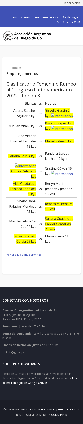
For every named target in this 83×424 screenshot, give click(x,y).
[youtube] (38, 10)
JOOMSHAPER (59, 415)
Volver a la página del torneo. (24, 254)
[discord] (51, 10)
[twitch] (47, 10)
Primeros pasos (20, 17)
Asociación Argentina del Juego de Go (47, 409)
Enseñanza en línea (46, 17)
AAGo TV (62, 22)
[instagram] (43, 10)
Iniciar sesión (72, 3)
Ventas (76, 22)
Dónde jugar (70, 17)
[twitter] (34, 10)
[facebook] (29, 10)
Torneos (16, 68)
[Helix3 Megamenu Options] (77, 36)
